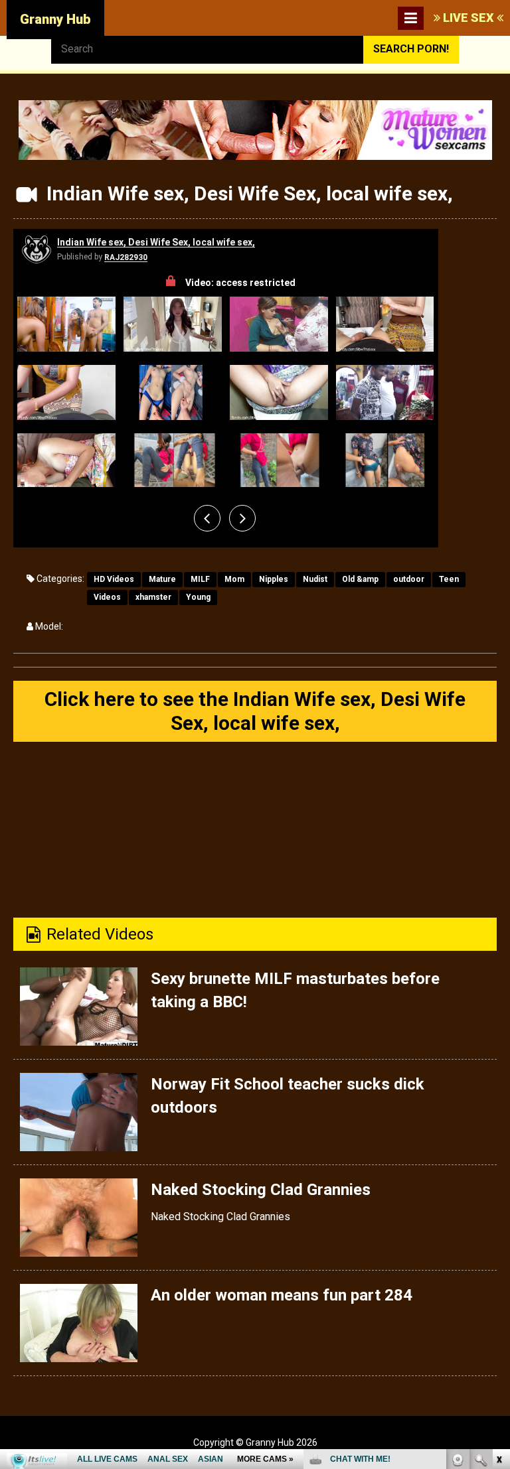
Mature (162, 579)
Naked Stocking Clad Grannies (261, 1189)
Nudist (315, 579)
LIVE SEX (468, 18)
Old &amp (360, 579)
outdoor (408, 579)
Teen (449, 579)
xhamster (153, 597)
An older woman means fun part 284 (281, 1295)
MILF (200, 579)
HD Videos (114, 579)
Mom (234, 579)
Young (198, 597)
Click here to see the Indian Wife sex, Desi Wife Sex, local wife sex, (255, 710)
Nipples (273, 579)
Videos (107, 597)
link (498, 1261)
